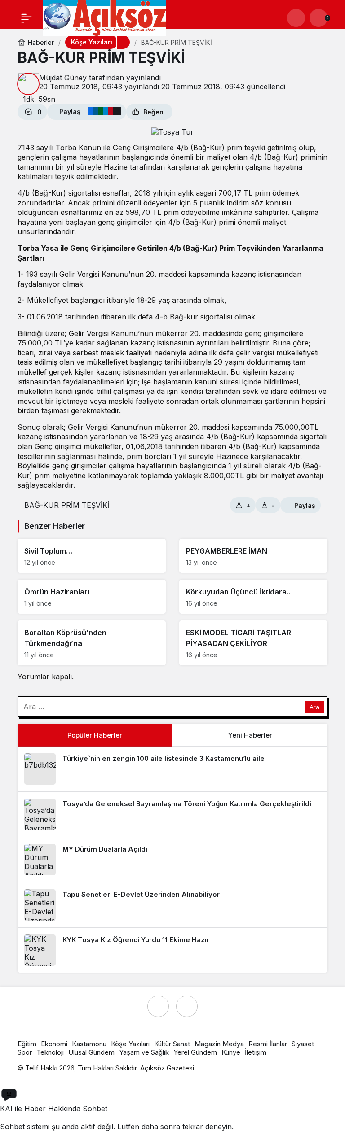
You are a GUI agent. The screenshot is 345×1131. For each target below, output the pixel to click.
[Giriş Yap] (296, 18)
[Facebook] (158, 1006)
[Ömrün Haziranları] (92, 597)
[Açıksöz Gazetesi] (104, 17)
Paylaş (304, 505)
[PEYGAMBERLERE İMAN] (253, 556)
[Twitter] (187, 1006)
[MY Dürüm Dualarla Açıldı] (172, 859)
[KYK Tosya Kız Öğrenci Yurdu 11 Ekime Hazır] (172, 950)
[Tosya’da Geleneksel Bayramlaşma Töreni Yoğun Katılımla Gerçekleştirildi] (172, 814)
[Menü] (26, 18)
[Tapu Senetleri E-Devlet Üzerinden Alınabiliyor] (172, 904)
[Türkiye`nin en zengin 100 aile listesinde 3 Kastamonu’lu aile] (172, 769)
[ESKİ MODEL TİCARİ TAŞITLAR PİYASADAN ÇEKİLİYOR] (253, 642)
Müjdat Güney (63, 77)
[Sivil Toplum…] (92, 556)
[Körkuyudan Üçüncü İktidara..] (253, 597)
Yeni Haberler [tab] (250, 735)
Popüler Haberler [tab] (94, 735)
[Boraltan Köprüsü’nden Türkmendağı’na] (92, 642)
